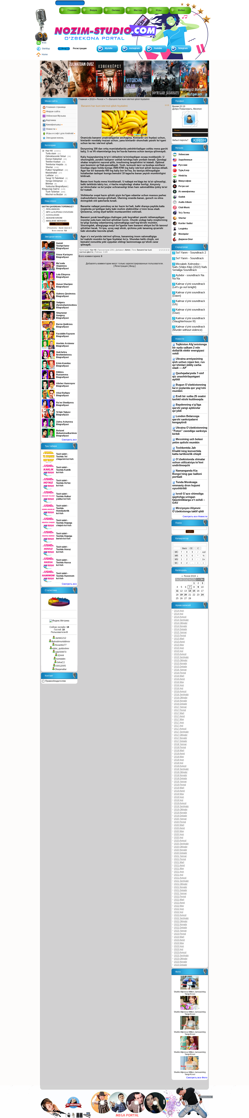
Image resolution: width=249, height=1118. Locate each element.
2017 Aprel (179, 716)
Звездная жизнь (55, 138)
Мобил (181, 10)
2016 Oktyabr (180, 697)
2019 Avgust (180, 803)
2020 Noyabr (180, 850)
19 (181, 594)
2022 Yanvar (180, 893)
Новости (51, 129)
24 (202, 594)
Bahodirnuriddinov (61, 641)
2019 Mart (179, 787)
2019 (92, 99)
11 (177, 591)
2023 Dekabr (180, 965)
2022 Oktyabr (180, 921)
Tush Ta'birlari (52, 191)
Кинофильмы (53, 124)
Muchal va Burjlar (54, 194)
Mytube (108, 48)
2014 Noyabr (180, 626)
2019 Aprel (179, 791)
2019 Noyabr (180, 812)
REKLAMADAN (53, 209)
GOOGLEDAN (52, 215)
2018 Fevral (180, 747)
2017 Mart (179, 713)
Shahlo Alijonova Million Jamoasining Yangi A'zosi (190, 993)
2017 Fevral (180, 710)
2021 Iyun (179, 871)
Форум (93, 10)
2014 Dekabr (180, 629)
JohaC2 (61, 662)
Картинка (51, 120)
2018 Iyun (179, 759)
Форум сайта (53, 111)
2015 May (179, 645)
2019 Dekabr (180, 815)
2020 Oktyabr (180, 846)
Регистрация (80, 48)
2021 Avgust (180, 878)
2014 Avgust (180, 617)
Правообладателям (55, 681)
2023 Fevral (180, 933)
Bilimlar (49, 183)
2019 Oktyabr (180, 809)
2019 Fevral (180, 784)
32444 (61, 655)
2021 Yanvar (180, 856)
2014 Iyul (178, 613)
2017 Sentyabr (181, 732)
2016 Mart (179, 676)
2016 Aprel (179, 679)
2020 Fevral (180, 822)
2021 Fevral (180, 859)
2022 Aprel (179, 902)
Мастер (138, 10)
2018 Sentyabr (181, 769)
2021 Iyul (178, 874)
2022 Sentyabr (181, 918)
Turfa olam (51, 153)
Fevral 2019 (190, 576)
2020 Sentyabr (181, 843)
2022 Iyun (179, 909)
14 (189, 591)
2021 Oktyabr (180, 884)
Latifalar (50, 175)
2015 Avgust (180, 654)
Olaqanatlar (61, 669)
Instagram (134, 48)
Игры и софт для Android (60, 133)
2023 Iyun (179, 946)
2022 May (179, 906)
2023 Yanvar (180, 930)
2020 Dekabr (180, 853)
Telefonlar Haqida (54, 164)
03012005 (61, 666)
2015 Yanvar (180, 632)
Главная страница (56, 107)
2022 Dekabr (180, 927)
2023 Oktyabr (180, 958)
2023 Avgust (180, 952)
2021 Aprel (179, 865)
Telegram (183, 48)
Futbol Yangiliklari (54, 170)
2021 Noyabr (180, 887)
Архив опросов (64, 228)
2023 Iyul (178, 949)
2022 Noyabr (180, 924)
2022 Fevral (180, 896)
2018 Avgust (180, 766)
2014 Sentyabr (181, 620)
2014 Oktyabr (180, 623)
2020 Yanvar (180, 819)
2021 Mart (179, 862)
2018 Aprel (179, 753)
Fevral (100, 99)
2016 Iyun (179, 685)
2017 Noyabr (180, 738)
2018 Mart (179, 750)
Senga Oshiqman (54, 181)
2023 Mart (179, 937)
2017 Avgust (180, 728)
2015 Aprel (179, 641)
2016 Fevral (180, 672)
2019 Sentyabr (181, 806)
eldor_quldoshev (60, 648)
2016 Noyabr (180, 700)
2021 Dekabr (180, 890)
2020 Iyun (179, 834)
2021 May (179, 868)
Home (45, 54)
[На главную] (71, 29)
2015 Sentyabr (181, 657)
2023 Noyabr (180, 961)
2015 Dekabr (180, 666)
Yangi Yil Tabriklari (55, 178)
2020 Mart (179, 825)
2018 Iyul (178, 763)
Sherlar (49, 167)
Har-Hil (49, 151)
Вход (64, 48)
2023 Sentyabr (181, 955)
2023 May (179, 943)
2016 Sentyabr (181, 694)
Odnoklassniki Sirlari (56, 156)
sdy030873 (60, 652)
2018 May (179, 756)
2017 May (179, 719)
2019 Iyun (179, 797)
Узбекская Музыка (56, 116)
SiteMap (46, 48)
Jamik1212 (60, 638)
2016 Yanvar (180, 669)
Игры (159, 10)
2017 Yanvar (180, 707)
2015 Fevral (180, 635)
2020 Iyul (178, 837)
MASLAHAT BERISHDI (56, 221)
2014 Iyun (179, 610)
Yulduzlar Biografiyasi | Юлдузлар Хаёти (55, 187)
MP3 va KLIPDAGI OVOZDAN (59, 212)
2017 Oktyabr (180, 735)
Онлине (116, 10)
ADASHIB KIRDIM (54, 218)
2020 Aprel (179, 828)
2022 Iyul (178, 912)
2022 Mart (179, 899)
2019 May (179, 794)
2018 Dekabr (180, 778)
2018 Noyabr (180, 775)
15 (194, 591)
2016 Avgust (180, 691)
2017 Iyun (179, 722)
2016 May (179, 682)
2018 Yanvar (180, 744)
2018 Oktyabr (180, 772)
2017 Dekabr (180, 741)
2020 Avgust (180, 840)
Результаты (52, 228)
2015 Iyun (179, 648)
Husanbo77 (61, 645)
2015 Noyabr (180, 663)
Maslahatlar (51, 172)
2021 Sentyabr (181, 881)
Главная (72, 10)
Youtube (158, 48)
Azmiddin (60, 659)
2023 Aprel (179, 940)
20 (185, 594)
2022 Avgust (180, 915)
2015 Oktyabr (180, 660)
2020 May (179, 831)
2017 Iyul (178, 725)
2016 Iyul (178, 688)
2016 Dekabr (180, 704)
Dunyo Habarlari (54, 159)
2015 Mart (179, 638)
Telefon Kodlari (53, 161)
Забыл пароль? (180, 140)
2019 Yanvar (180, 781)
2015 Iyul (178, 651)
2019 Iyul (178, 800)
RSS (44, 42)
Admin (127, 250)
